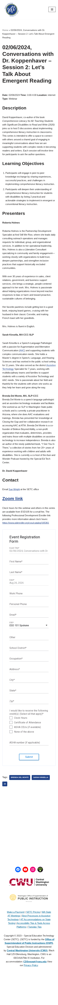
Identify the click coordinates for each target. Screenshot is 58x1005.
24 (5, 784)
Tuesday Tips (35, 927)
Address (14, 669)
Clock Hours (20, 718)
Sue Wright (14, 489)
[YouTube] (25, 869)
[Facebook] (18, 869)
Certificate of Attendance (27, 722)
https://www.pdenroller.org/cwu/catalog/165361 (25, 522)
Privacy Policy (31, 965)
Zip (11, 701)
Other (12, 637)
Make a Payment (15, 912)
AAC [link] (22, 350)
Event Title (14, 548)
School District (17, 647)
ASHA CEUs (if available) (27, 727)
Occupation (16, 658)
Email (12, 614)
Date (11, 580)
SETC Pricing (33, 912)
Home (5, 30)
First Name (15, 561)
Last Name (15, 572)
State (12, 690)
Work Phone (16, 593)
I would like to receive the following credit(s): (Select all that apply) (28, 712)
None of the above (24, 731)
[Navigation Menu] (52, 9)
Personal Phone (18, 604)
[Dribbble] (40, 869)
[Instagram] (33, 869)
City (12, 679)
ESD (11, 622)
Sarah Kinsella (40, 777)
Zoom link (12, 498)
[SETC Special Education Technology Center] (11, 9)
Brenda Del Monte (20, 777)
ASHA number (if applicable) (24, 742)
